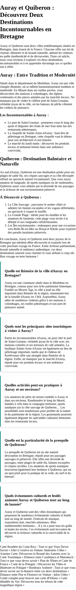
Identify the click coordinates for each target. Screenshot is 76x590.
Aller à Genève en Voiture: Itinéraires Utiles (37, 550)
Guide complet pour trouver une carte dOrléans (29, 578)
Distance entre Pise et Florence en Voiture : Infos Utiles (34, 574)
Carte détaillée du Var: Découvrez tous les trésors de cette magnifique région (33, 581)
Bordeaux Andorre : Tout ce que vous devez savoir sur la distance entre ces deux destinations (37, 569)
